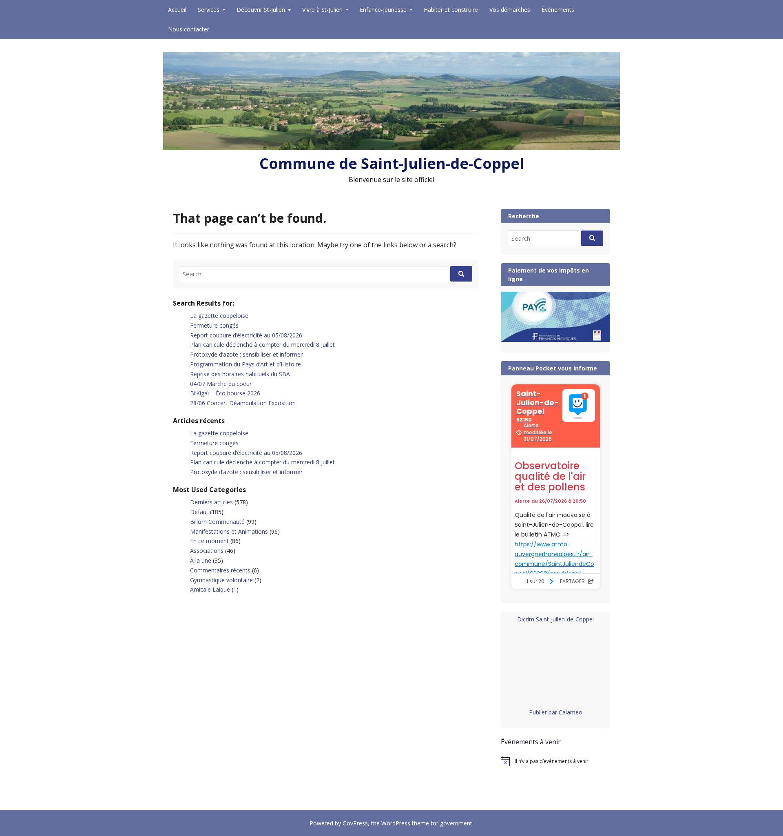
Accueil (177, 9)
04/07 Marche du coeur (221, 384)
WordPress (395, 823)
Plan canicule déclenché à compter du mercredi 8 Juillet (262, 344)
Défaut (199, 512)
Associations (206, 550)
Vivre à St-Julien (322, 9)
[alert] (555, 761)
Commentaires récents (220, 570)
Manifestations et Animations (229, 531)
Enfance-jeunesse (383, 9)
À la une (200, 560)
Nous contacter (188, 29)
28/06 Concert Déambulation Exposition (243, 403)
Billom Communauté (217, 522)
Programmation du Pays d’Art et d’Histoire (245, 364)
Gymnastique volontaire (221, 580)
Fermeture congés (214, 325)
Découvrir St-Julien (261, 9)
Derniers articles (211, 502)
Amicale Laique (210, 589)
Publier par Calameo (555, 712)
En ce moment (209, 541)
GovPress (355, 823)
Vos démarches (509, 9)
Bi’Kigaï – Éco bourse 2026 (225, 393)
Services (208, 9)
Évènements (558, 9)
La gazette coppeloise (219, 315)
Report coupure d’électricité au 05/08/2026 (246, 335)
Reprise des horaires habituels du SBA (240, 374)
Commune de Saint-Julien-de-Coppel (391, 163)
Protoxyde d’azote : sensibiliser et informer (246, 354)
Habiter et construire (451, 9)
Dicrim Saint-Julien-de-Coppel (555, 619)
